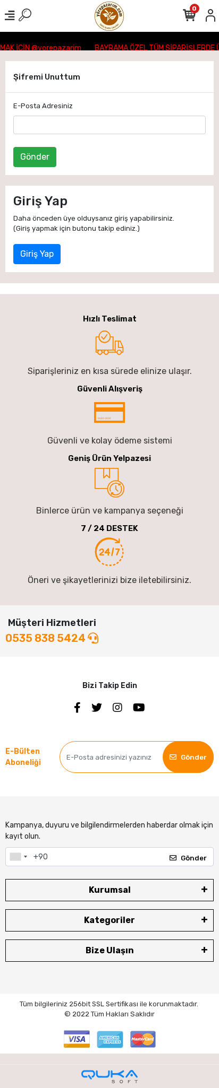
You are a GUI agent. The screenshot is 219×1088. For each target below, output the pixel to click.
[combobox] (18, 857)
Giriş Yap (37, 254)
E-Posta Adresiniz (43, 106)
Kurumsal (110, 890)
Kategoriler (109, 920)
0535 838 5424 (46, 638)
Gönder (34, 157)
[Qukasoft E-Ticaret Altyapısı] (109, 1076)
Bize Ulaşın (110, 950)
